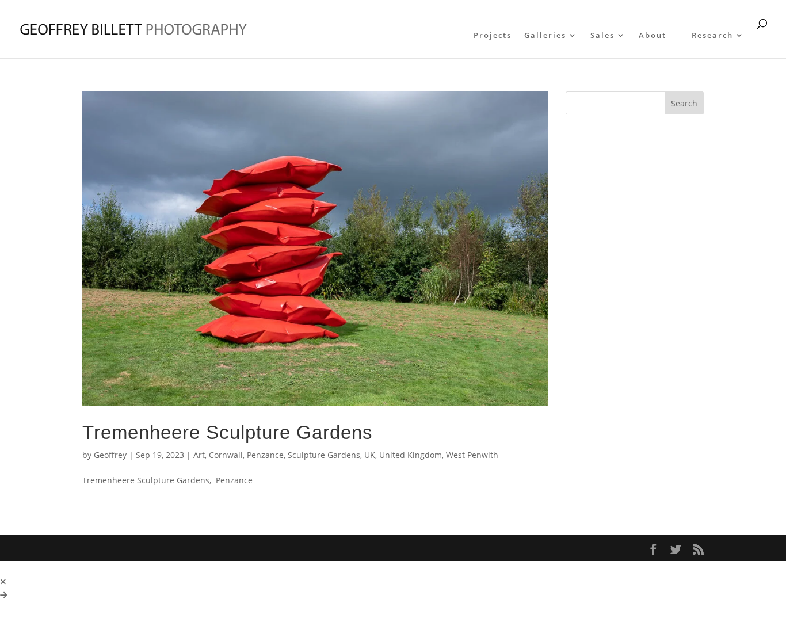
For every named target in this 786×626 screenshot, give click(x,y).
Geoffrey (110, 454)
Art (199, 454)
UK (369, 454)
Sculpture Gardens (324, 454)
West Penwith (472, 454)
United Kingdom (410, 454)
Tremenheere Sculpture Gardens (227, 432)
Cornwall (226, 454)
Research (712, 35)
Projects (493, 35)
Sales (602, 35)
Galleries (545, 35)
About (652, 35)
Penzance (265, 454)
